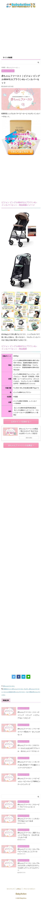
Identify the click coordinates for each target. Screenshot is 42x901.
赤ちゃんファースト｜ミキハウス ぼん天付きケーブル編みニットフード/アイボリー (29, 765)
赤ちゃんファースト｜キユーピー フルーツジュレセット (28, 805)
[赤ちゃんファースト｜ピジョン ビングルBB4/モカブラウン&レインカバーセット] (23, 677)
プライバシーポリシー (29, 889)
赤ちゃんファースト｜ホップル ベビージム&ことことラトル (28, 850)
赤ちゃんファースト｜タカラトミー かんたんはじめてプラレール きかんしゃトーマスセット (29, 748)
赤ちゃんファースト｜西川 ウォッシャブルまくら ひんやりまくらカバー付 (29, 834)
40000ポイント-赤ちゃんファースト (13, 689)
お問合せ (18, 889)
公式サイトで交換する (20, 421)
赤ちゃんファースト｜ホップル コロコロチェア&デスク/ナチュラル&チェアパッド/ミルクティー (28, 866)
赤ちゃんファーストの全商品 (20, 445)
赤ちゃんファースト (9, 686)
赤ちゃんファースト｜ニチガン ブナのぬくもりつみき (28, 819)
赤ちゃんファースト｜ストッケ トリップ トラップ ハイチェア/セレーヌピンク (28, 715)
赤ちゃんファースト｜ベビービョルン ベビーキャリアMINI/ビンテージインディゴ (29, 781)
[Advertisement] (21, 32)
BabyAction (21, 893)
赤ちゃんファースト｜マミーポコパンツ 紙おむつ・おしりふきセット (29, 732)
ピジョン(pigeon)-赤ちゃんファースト (14, 692)
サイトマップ (10, 889)
